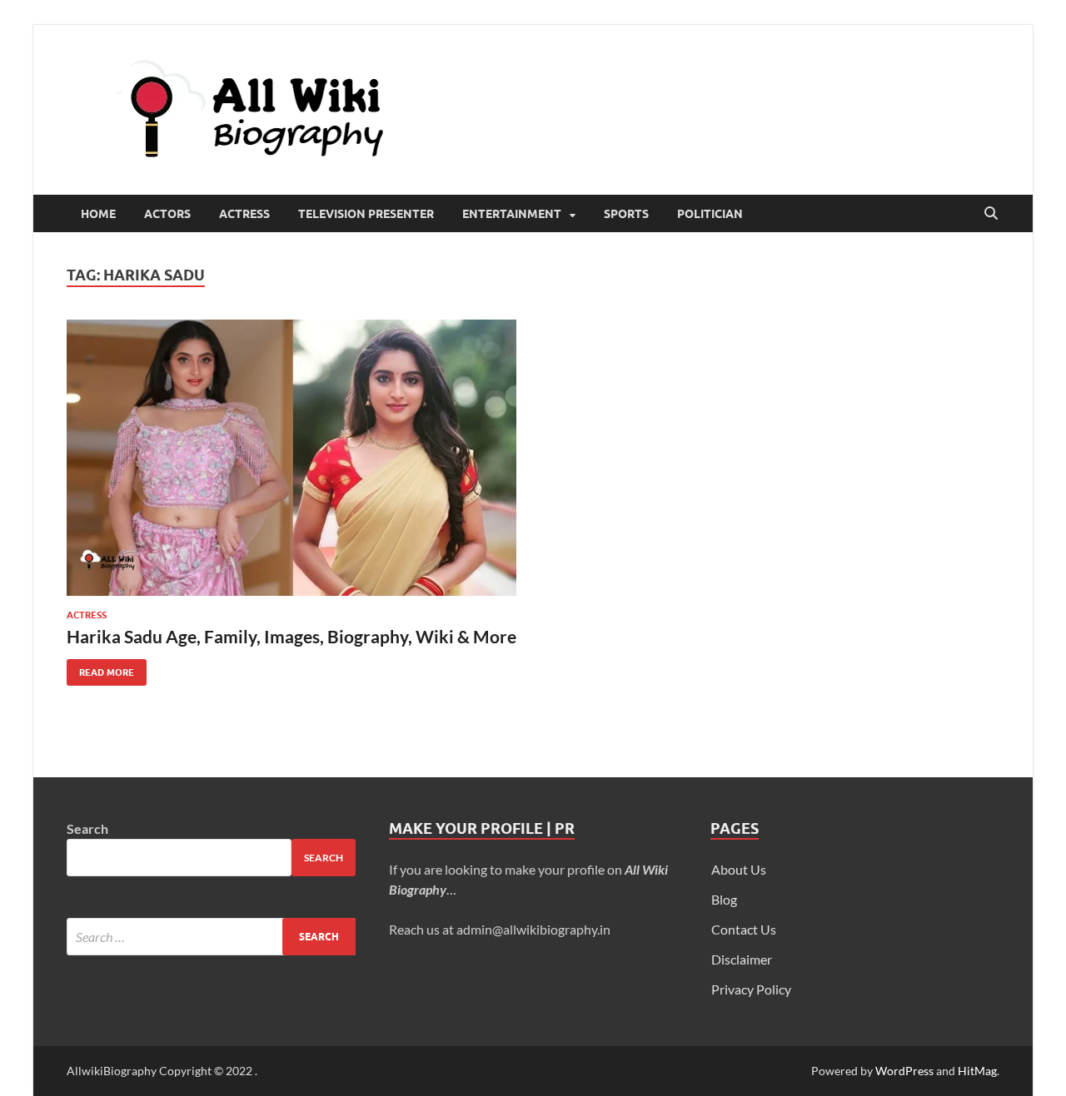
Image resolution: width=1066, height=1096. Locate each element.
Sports (626, 214)
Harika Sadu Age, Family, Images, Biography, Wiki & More (291, 636)
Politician (710, 214)
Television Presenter (366, 214)
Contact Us (743, 929)
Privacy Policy (751, 989)
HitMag (977, 1071)
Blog (724, 899)
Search (87, 828)
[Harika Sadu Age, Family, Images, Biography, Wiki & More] (291, 458)
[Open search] (991, 214)
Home (98, 214)
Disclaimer (741, 959)
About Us (738, 869)
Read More (100, 668)
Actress (244, 214)
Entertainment (511, 214)
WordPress (904, 1071)
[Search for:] (211, 936)
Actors (167, 214)
